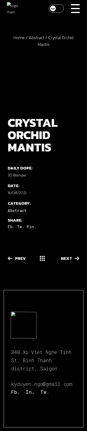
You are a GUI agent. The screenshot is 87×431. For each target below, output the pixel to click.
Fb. (15, 391)
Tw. (44, 391)
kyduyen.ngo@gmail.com (41, 384)
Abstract (17, 210)
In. (30, 391)
